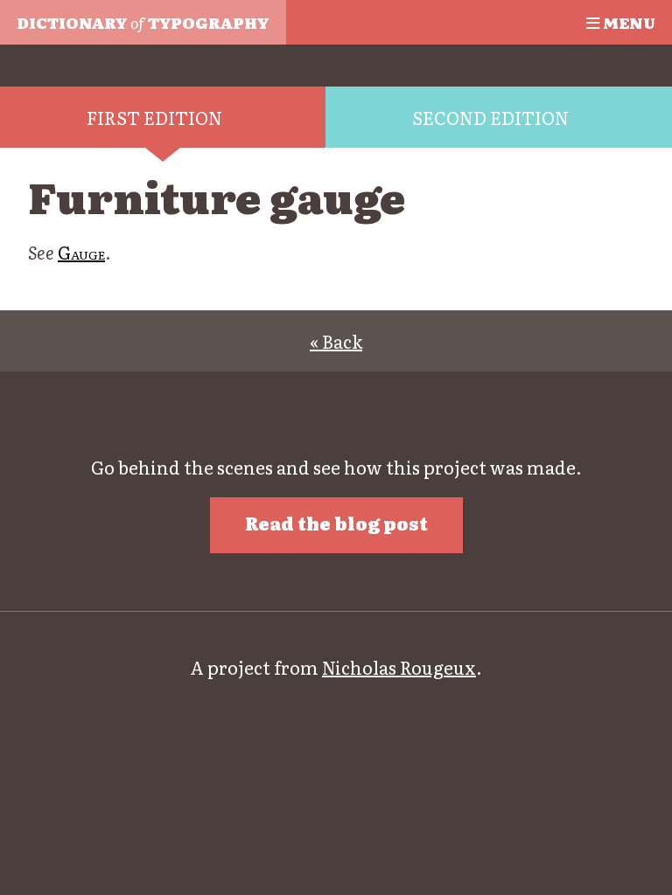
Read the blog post (336, 523)
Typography (143, 21)
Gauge (81, 252)
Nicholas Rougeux (399, 667)
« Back (336, 341)
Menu (627, 21)
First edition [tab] (154, 117)
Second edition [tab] (490, 117)
